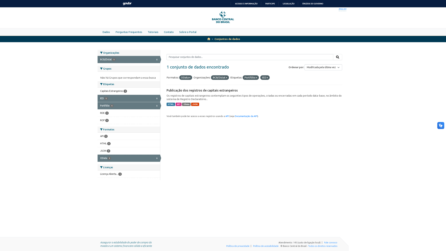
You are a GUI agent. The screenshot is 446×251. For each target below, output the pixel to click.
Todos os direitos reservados (322, 246)
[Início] (208, 38)
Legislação (288, 3)
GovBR (127, 3)
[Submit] (337, 57)
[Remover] (189, 78)
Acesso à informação (246, 3)
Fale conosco (330, 242)
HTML (171, 104)
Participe (270, 3)
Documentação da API (246, 116)
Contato (169, 32)
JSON (195, 104)
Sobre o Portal (188, 32)
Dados (106, 32)
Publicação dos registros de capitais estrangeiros (202, 90)
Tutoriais (153, 32)
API (178, 104)
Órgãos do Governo (312, 3)
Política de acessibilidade (266, 246)
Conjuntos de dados (227, 38)
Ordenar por (296, 67)
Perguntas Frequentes (129, 32)
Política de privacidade (237, 246)
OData (186, 104)
